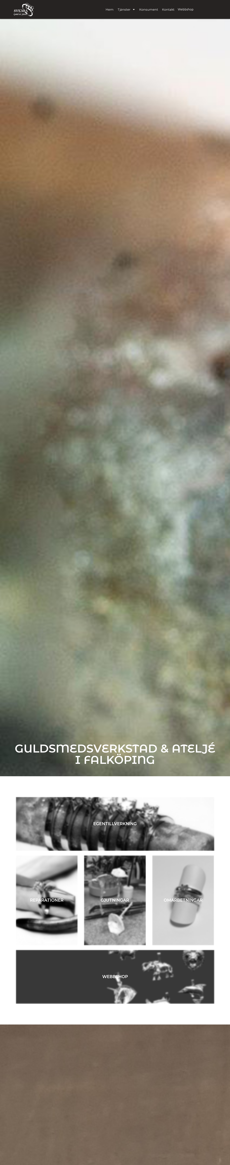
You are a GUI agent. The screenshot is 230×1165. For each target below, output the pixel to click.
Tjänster (124, 9)
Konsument (148, 9)
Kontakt (168, 9)
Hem (110, 9)
